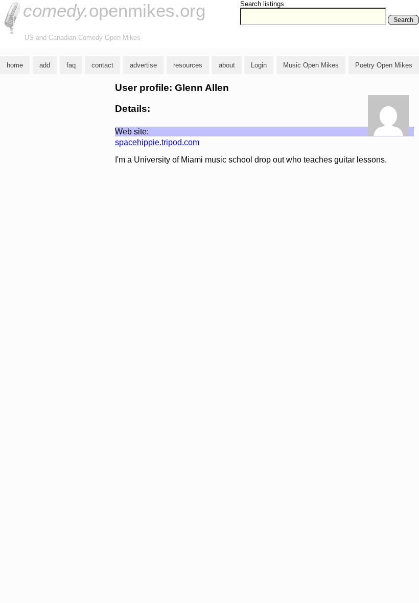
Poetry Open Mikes (383, 65)
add (44, 65)
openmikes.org (114, 10)
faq (71, 65)
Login (259, 65)
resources (187, 65)
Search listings (262, 4)
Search (403, 20)
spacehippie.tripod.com (157, 142)
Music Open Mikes (311, 65)
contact (102, 65)
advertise (143, 65)
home (15, 65)
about (227, 65)
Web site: (132, 131)
